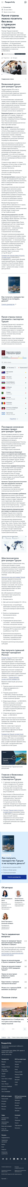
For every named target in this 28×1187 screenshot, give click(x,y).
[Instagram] (6, 1159)
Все (3, 367)
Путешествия (7, 7)
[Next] (25, 1029)
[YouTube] (17, 1159)
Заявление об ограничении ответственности (20, 1171)
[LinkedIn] (14, 1159)
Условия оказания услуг (6, 1166)
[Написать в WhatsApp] (25, 2)
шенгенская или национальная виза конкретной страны (12, 954)
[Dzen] (25, 1159)
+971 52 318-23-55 (6, 1054)
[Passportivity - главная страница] (10, 2)
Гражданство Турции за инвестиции (12, 734)
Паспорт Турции (6, 658)
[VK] (21, 1159)
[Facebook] (10, 1159)
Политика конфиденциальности (19, 1167)
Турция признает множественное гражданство (10, 678)
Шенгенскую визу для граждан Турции (13, 577)
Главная (3, 1037)
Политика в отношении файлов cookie (6, 1171)
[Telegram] (2, 1159)
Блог (9, 1037)
